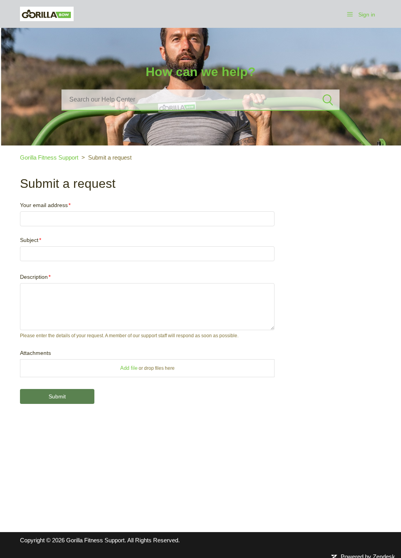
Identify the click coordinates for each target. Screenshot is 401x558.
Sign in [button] (366, 14)
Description (34, 277)
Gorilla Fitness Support (49, 157)
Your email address (44, 205)
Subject (29, 240)
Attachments (35, 353)
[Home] (47, 13)
